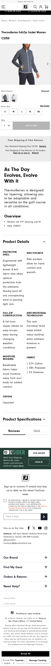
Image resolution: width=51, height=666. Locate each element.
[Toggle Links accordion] (25, 557)
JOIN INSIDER (39, 453)
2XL (38, 112)
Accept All (25, 653)
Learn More (18, 466)
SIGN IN (38, 462)
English (7, 663)
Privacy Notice (19, 621)
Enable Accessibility (25, 2)
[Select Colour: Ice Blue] (13, 98)
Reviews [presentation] (14, 431)
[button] (3, 6)
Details (42, 146)
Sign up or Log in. (21, 153)
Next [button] (48, 64)
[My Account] (40, 6)
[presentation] (37, 430)
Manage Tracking (37, 660)
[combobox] (9, 663)
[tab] (46, 7)
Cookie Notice (36, 621)
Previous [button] (3, 64)
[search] (35, 6)
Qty (3, 120)
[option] (25, 67)
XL (30, 112)
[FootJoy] (25, 7)
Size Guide (44, 106)
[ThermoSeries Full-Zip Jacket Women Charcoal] (25, 67)
